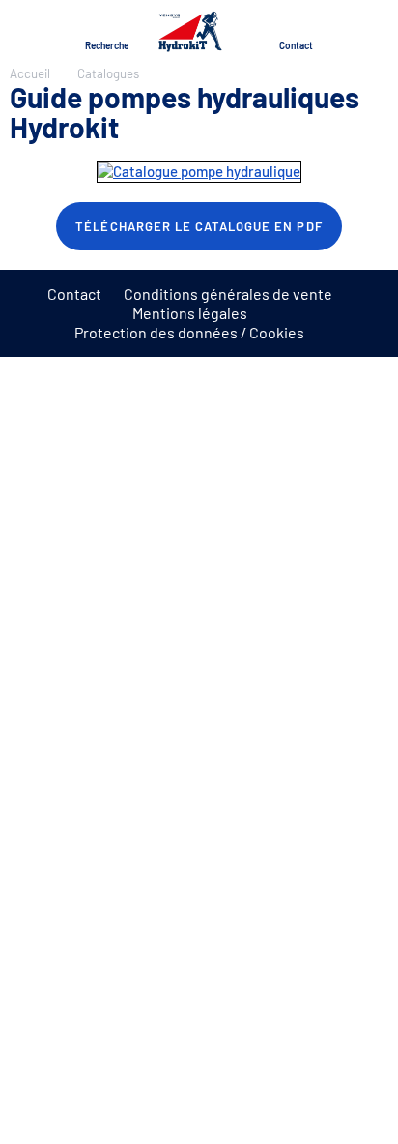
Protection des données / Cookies (189, 332)
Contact (74, 293)
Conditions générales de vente (228, 293)
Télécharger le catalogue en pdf (198, 226)
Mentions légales (189, 313)
